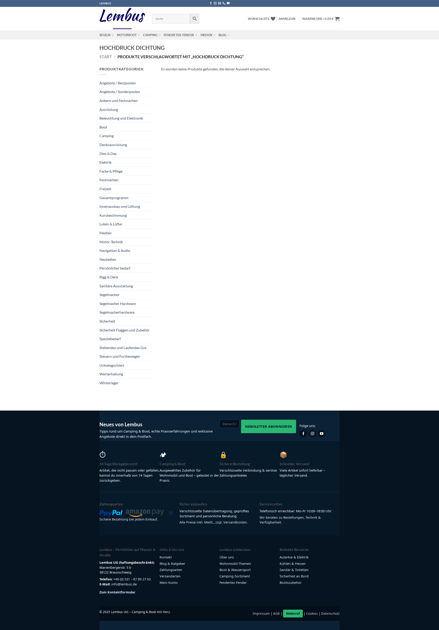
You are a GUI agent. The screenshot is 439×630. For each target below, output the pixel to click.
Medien (206, 35)
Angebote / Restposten (117, 83)
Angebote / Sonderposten (119, 91)
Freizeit (105, 189)
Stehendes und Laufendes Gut (123, 347)
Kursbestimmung (113, 215)
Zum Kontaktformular (117, 592)
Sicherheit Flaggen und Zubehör (124, 330)
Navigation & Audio (114, 250)
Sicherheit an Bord (294, 576)
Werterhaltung (111, 374)
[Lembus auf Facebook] (303, 433)
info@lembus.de (124, 584)
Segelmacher (109, 294)
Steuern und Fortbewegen (119, 356)
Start (105, 56)
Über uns (227, 557)
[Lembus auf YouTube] (321, 433)
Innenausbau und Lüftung (119, 206)
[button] (286, 19)
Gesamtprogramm (113, 197)
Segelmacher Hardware (117, 303)
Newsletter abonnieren (268, 426)
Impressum (261, 613)
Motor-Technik (111, 242)
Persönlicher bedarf (114, 268)
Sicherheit (107, 321)
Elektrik (105, 162)
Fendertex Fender (233, 582)
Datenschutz (330, 613)
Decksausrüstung (113, 144)
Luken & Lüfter (111, 224)
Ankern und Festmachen (118, 100)
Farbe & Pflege (111, 171)
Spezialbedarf (110, 338)
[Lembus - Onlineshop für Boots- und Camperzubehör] (122, 19)
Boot (103, 127)
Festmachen (108, 180)
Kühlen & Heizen (293, 563)
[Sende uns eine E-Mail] (219, 3)
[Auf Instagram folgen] (215, 3)
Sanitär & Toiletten (294, 570)
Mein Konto (169, 582)
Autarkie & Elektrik (294, 557)
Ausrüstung (108, 109)
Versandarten (170, 576)
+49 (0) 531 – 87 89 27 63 (132, 579)
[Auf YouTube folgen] (228, 3)
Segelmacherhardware (116, 312)
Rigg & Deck (108, 277)
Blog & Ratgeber (172, 563)
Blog (222, 35)
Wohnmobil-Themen (235, 563)
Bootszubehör (291, 582)
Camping (150, 35)
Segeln (105, 35)
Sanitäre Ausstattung (116, 286)
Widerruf (293, 613)
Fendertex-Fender (179, 35)
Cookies (312, 613)
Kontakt (166, 557)
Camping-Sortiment (235, 576)
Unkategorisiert (111, 365)
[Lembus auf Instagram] (312, 433)
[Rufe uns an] (223, 3)
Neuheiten (107, 259)
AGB (276, 613)
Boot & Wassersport (235, 570)
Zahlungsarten (171, 570)
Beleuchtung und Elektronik (121, 118)
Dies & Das (108, 153)
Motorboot (127, 35)
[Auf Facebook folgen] (210, 3)
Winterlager (108, 383)
